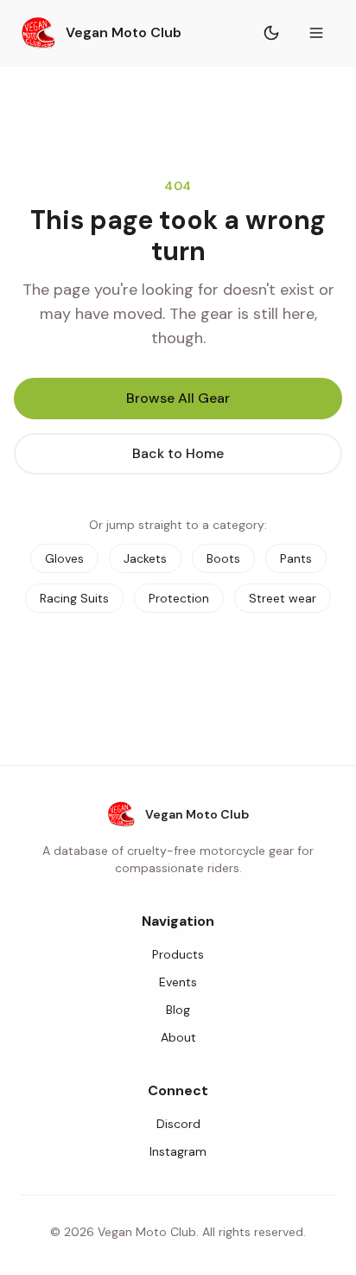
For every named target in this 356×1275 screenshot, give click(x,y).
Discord (178, 1124)
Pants (296, 558)
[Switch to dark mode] (271, 33)
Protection (179, 598)
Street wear (282, 598)
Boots (223, 558)
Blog (178, 1009)
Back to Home (178, 453)
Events (178, 982)
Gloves (64, 558)
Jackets (145, 558)
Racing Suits (74, 598)
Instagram (178, 1151)
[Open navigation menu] (316, 33)
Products (178, 954)
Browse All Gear (178, 398)
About (178, 1037)
